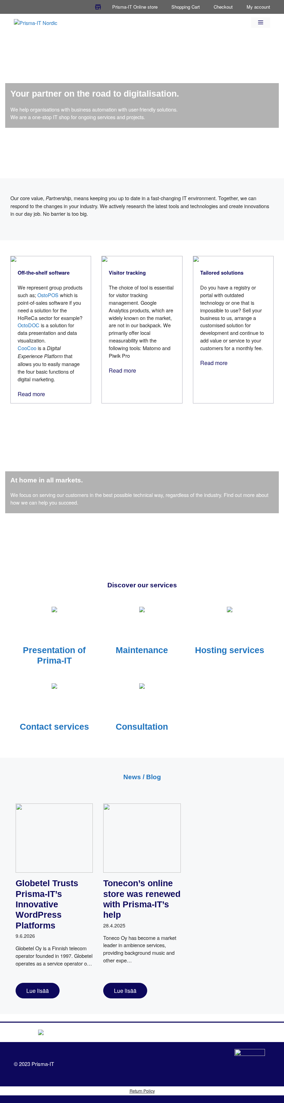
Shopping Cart (185, 6)
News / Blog (142, 777)
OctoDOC (28, 325)
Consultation (142, 726)
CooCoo (27, 348)
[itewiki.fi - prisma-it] (249, 1064)
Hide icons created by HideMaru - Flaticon (237, 1099)
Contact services (54, 726)
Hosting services (229, 650)
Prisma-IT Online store (135, 6)
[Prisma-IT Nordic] (35, 22)
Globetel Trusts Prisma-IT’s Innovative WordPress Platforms (47, 904)
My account (258, 6)
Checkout (223, 6)
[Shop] (98, 7)
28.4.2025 (114, 925)
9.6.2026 (25, 935)
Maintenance (142, 650)
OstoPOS (48, 295)
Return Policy (142, 1091)
